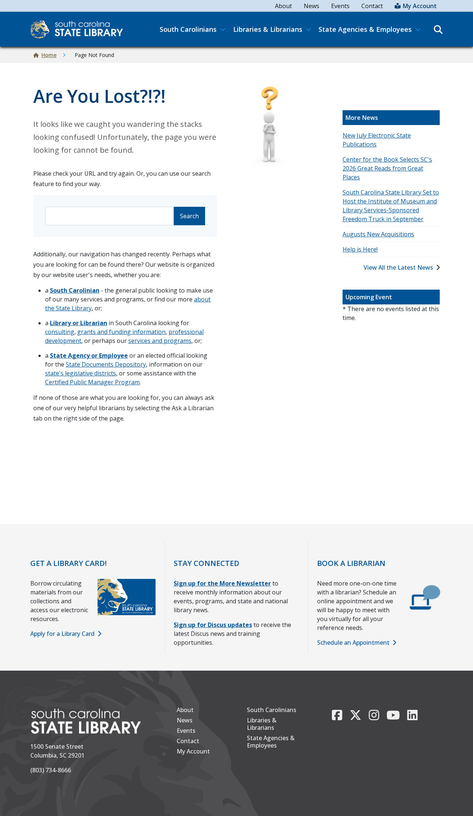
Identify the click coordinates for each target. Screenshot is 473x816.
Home (49, 54)
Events (340, 6)
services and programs (159, 341)
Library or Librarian (78, 323)
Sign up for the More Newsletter (222, 583)
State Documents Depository (106, 364)
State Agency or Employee (89, 355)
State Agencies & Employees (271, 741)
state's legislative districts (80, 373)
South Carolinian (74, 290)
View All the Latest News (398, 267)
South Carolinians (271, 710)
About (283, 6)
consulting (59, 332)
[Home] (79, 29)
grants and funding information (121, 332)
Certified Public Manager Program (92, 382)
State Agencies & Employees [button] (365, 29)
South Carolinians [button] (188, 29)
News (311, 6)
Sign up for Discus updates (213, 625)
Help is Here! (360, 249)
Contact (372, 6)
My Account (420, 6)
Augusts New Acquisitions (378, 234)
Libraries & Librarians (261, 723)
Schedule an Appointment (353, 642)
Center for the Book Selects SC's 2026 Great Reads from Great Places (387, 168)
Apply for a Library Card (62, 634)
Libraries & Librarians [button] (267, 29)
